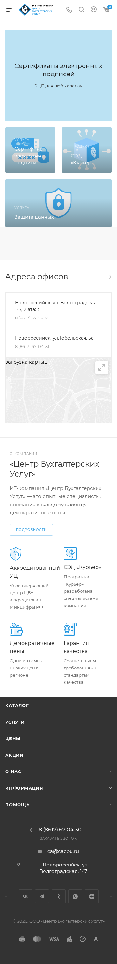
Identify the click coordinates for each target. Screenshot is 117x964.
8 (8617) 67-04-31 (32, 346)
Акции (14, 755)
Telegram (42, 896)
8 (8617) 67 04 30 (32, 317)
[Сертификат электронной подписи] (30, 150)
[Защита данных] (58, 203)
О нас (13, 771)
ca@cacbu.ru (63, 851)
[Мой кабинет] (94, 10)
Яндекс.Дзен (92, 896)
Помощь (17, 804)
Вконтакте (25, 896)
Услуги (15, 722)
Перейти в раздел (109, 277)
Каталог (17, 705)
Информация (24, 788)
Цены (12, 738)
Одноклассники (59, 896)
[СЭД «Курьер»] (87, 150)
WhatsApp (75, 896)
